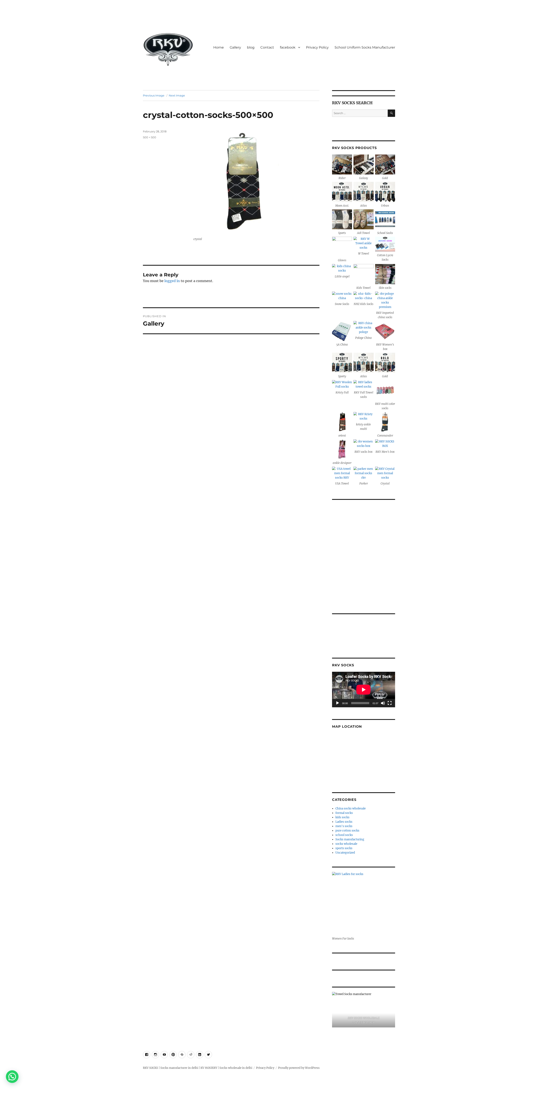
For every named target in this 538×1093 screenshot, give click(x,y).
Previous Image (153, 95)
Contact (267, 47)
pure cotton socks (347, 830)
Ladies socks (343, 822)
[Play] (337, 703)
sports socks (343, 848)
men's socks (343, 826)
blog (250, 47)
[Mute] (383, 703)
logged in (172, 281)
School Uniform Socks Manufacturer (365, 47)
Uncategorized (345, 852)
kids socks (342, 817)
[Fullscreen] (390, 703)
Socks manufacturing (349, 839)
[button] (12, 1076)
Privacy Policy (317, 47)
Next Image (177, 95)
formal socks (344, 813)
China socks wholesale (350, 808)
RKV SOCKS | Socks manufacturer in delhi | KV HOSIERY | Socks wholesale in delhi (197, 1068)
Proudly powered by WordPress (299, 1068)
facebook (287, 47)
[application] (363, 689)
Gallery (235, 47)
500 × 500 (149, 137)
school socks (344, 835)
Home (218, 47)
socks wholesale (346, 844)
